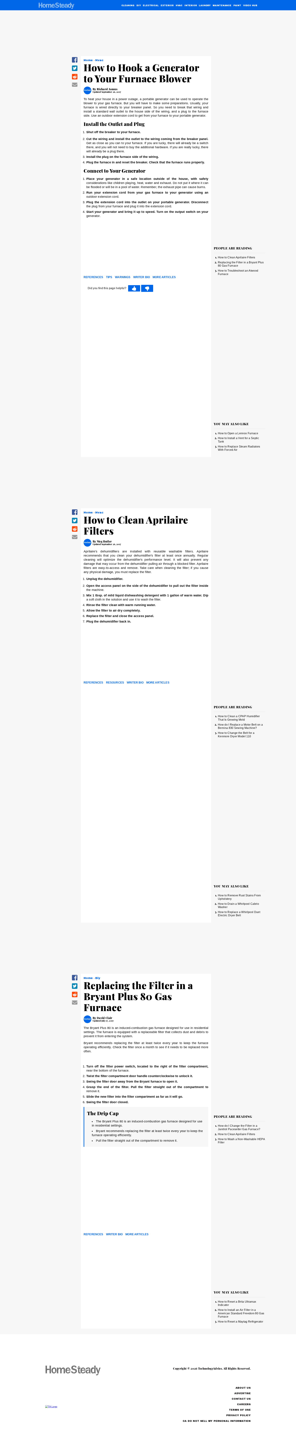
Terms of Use (240, 1410)
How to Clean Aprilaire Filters (236, 257)
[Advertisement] (146, 247)
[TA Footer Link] (79, 1406)
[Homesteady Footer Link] (79, 1370)
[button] (74, 62)
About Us (243, 1388)
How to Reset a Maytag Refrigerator (240, 1321)
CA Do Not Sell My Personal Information (217, 1421)
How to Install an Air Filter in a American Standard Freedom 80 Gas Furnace (241, 1313)
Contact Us (241, 1399)
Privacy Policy (238, 1415)
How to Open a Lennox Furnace (238, 433)
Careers (244, 1404)
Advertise (242, 1393)
